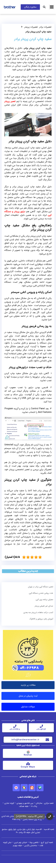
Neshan (28, 754)
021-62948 (15, 729)
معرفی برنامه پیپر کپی (44, 599)
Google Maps (28, 766)
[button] (44, 7)
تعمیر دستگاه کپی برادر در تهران (40, 586)
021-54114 (41, 729)
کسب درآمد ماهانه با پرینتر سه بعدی (38, 612)
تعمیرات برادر (45, 27)
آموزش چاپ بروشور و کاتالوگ (41, 618)
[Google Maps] (28, 763)
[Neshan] (28, 751)
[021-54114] (41, 726)
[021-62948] (14, 726)
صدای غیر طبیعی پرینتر (44, 605)
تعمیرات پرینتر (31, 27)
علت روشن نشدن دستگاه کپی (41, 593)
